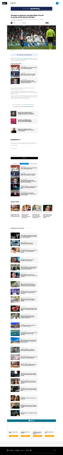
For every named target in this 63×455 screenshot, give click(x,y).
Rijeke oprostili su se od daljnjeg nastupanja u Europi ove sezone (25, 58)
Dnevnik (12, 450)
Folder (27, 450)
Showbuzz (23, 450)
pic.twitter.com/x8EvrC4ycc (30, 104)
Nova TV (7, 450)
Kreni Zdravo (30, 450)
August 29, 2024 (29, 106)
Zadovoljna (17, 450)
